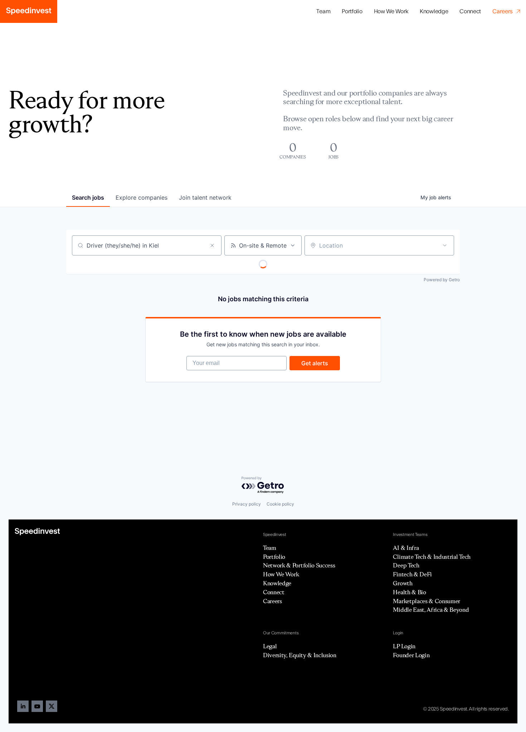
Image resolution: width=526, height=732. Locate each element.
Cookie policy (280, 504)
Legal (270, 646)
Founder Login (411, 655)
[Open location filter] (445, 245)
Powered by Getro (442, 279)
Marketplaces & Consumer (426, 601)
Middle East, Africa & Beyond (431, 609)
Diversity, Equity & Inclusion (299, 655)
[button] (352, 12)
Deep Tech (406, 565)
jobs (88, 197)
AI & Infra (406, 547)
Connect (470, 11)
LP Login (404, 646)
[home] (28, 11)
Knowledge (434, 11)
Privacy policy (246, 504)
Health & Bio (409, 592)
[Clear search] (212, 245)
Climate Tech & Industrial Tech (431, 556)
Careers (272, 601)
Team (323, 11)
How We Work (391, 11)
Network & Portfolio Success (299, 565)
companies (141, 197)
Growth (402, 583)
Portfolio (274, 556)
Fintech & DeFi (412, 574)
